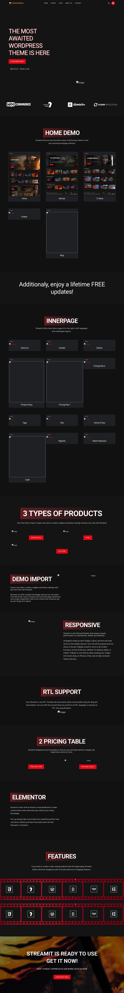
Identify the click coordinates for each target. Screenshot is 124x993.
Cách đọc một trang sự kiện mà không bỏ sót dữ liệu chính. (20, 990)
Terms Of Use (99, 423)
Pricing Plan (36, 767)
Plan (60, 3)
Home (46, 3)
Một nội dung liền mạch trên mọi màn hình (15, 986)
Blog (62, 255)
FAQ (62, 423)
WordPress (36, 538)
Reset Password (99, 441)
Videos (53, 3)
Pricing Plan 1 (64, 405)
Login (27, 479)
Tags (25, 423)
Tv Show (99, 198)
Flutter (62, 551)
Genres (99, 348)
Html (88, 538)
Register (62, 441)
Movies (62, 198)
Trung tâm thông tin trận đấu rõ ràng (13, 988)
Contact (78, 3)
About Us (68, 3)
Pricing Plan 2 (99, 366)
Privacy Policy (26, 405)
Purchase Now (17, 61)
